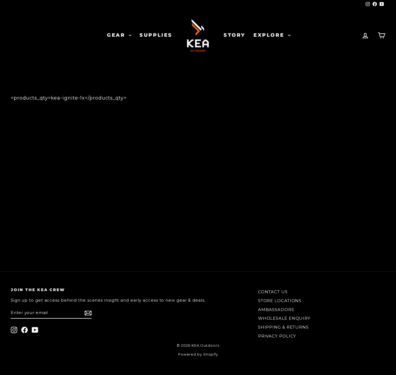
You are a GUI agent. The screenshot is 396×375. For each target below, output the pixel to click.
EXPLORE (270, 35)
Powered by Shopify (198, 354)
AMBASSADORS (276, 309)
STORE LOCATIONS (280, 300)
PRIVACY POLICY (277, 336)
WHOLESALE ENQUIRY (284, 318)
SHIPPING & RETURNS (283, 327)
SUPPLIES (156, 35)
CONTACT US (273, 291)
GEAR (117, 35)
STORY (234, 35)
